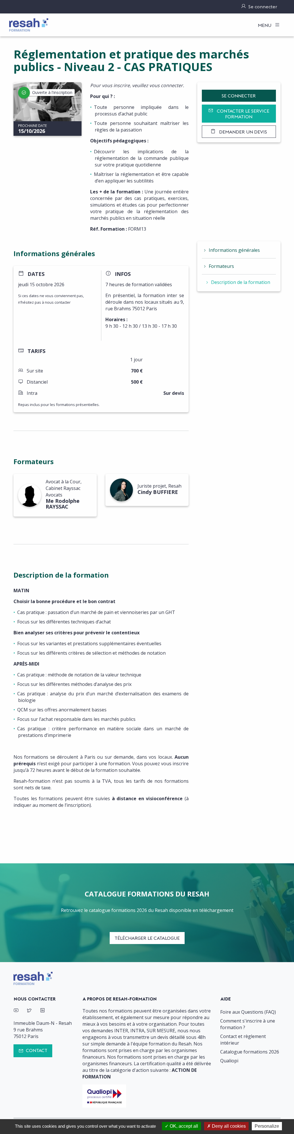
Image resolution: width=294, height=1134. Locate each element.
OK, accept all (183, 1126)
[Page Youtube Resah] (16, 1011)
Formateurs (221, 266)
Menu (265, 25)
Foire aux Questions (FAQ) (248, 1012)
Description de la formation (240, 282)
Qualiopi (229, 1061)
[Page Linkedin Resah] (42, 1011)
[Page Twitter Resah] (29, 1011)
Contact (36, 1050)
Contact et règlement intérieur (243, 1039)
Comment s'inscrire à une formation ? (247, 1024)
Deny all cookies (228, 1126)
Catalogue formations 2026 (249, 1052)
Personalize (267, 1126)
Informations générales (234, 250)
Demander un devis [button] (242, 132)
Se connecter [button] (239, 96)
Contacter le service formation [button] (242, 113)
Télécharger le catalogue (147, 938)
